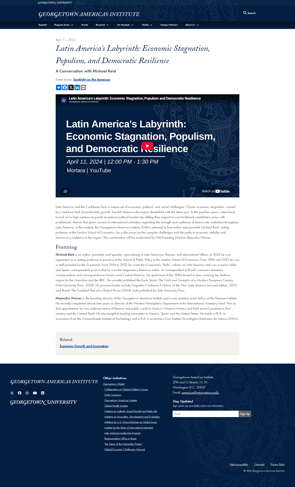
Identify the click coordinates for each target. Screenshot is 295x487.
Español (43, 24)
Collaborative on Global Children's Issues (126, 389)
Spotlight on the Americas (91, 79)
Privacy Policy (278, 464)
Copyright (259, 464)
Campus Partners (169, 24)
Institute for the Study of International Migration (128, 427)
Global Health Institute (116, 406)
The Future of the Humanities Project (123, 444)
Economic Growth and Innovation (84, 346)
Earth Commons (112, 395)
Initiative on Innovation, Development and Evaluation (132, 416)
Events (85, 24)
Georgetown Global (113, 384)
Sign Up (245, 414)
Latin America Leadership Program (122, 433)
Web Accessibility (239, 464)
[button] (64, 24)
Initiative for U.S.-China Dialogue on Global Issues (130, 422)
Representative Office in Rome (120, 438)
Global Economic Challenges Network (124, 449)
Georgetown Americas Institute (120, 400)
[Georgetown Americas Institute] (89, 14)
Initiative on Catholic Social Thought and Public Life (130, 411)
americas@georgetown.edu (200, 392)
